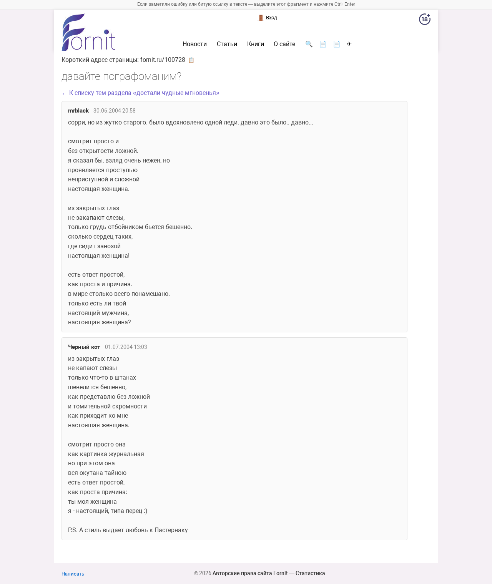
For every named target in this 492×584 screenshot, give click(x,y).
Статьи (227, 44)
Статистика (310, 573)
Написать (73, 574)
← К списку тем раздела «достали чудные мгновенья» (140, 92)
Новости (195, 44)
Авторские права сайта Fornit (250, 573)
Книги (255, 44)
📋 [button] (191, 60)
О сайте (284, 44)
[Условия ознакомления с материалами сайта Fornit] (424, 20)
